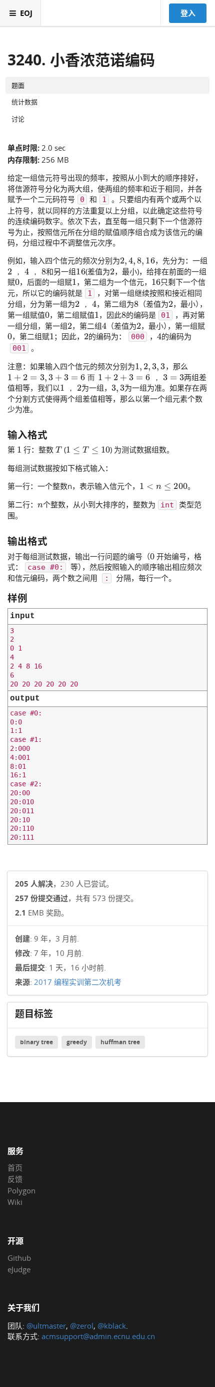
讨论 (18, 118)
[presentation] (137, 260)
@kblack (112, 1326)
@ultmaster (46, 1326)
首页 (15, 1167)
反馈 (15, 1179)
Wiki (15, 1201)
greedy (76, 1042)
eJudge (19, 1269)
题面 (18, 85)
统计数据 (25, 101)
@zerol (82, 1326)
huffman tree (120, 1042)
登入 (188, 13)
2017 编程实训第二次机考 (78, 982)
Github (19, 1258)
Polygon (22, 1190)
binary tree (36, 1042)
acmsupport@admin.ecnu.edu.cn (98, 1336)
